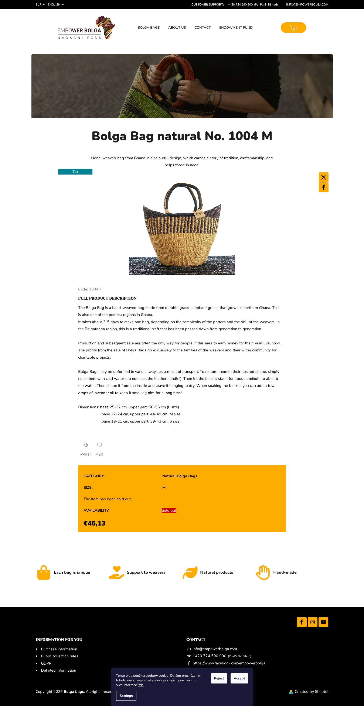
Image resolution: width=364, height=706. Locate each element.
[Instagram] (312, 622)
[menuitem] (148, 27)
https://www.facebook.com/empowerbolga (229, 663)
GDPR (46, 663)
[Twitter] (324, 177)
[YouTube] (323, 622)
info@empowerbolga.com (215, 648)
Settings (126, 695)
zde (141, 685)
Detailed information (58, 670)
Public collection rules (59, 656)
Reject (219, 678)
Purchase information (59, 649)
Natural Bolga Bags (179, 476)
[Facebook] (324, 187)
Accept (239, 678)
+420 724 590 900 (210, 655)
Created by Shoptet (312, 691)
